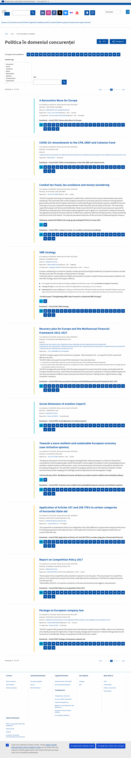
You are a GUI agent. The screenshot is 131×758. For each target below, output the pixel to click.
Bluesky (65, 12)
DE (49, 54)
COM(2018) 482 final (51, 569)
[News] (17, 71)
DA (41, 54)
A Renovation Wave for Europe (58, 100)
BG (32, 54)
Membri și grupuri (62, 22)
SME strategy (47, 252)
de (62, 125)
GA (65, 54)
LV (77, 54)
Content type (9, 60)
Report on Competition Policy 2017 (61, 560)
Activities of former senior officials (63, 711)
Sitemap (81, 681)
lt (98, 125)
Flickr (71, 12)
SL (114, 54)
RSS (104, 41)
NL (94, 54)
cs (53, 125)
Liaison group (10, 729)
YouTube (77, 12)
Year (34, 77)
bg (45, 125)
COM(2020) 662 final (51, 110)
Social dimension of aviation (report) (62, 404)
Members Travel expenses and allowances (64, 706)
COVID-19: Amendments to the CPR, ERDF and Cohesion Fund (77, 143)
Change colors (92, 12)
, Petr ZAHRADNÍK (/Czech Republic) (58, 351)
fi (53, 129)
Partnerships (107, 691)
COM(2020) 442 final (66, 344)
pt (119, 125)
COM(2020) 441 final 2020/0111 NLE (49, 344)
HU (86, 54)
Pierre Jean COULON (53, 113)
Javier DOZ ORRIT (52, 194)
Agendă (32, 22)
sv (57, 129)
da (57, 125)
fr (77, 125)
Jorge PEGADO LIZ (53, 524)
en (74, 125)
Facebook (54, 12)
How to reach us (11, 681)
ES (28, 54)
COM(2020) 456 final (45, 349)
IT (73, 54)
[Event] (17, 67)
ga (82, 125)
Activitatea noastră (16, 22)
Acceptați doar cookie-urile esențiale (111, 746)
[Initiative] (17, 69)
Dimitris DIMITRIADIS (53, 623)
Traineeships (108, 685)
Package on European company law (61, 610)
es (49, 125)
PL (98, 54)
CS (36, 54)
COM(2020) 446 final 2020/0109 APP (92, 346)
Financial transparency (62, 702)
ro (123, 125)
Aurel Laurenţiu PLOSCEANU (57, 116)
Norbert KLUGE (53, 625)
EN (45, 54)
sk (45, 129)
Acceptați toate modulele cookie (82, 746)
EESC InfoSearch (35, 688)
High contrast (86, 12)
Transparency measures (62, 696)
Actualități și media (42, 22)
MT (90, 54)
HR (69, 54)
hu (102, 125)
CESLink (8, 732)
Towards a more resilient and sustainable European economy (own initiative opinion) (77, 445)
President (52, 22)
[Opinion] (17, 76)
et (66, 125)
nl (110, 125)
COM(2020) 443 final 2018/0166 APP (95, 344)
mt (107, 125)
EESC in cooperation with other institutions (15, 725)
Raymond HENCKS (52, 416)
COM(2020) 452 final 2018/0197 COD (93, 155)
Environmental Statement (62, 685)
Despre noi (5, 22)
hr (86, 125)
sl (49, 129)
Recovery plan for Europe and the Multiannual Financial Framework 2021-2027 (74, 331)
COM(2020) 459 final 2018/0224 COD (62, 349)
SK (110, 54)
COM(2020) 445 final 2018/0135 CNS (71, 346)
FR (57, 54)
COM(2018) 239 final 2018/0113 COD (56, 620)
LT (81, 54)
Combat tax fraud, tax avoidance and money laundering (74, 185)
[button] (118, 41)
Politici (26, 22)
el (69, 125)
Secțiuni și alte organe (76, 22)
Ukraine (87, 22)
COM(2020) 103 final (51, 262)
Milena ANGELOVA (52, 265)
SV (118, 54)
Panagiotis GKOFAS (55, 267)
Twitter (59, 12)
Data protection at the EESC (63, 681)
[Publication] (17, 81)
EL (61, 54)
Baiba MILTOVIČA (52, 572)
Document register (36, 681)
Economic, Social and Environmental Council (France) (15, 736)
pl (114, 125)
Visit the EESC (10, 685)
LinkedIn (42, 12)
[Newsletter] (17, 74)
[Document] (17, 64)
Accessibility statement (62, 715)
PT (102, 54)
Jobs (105, 681)
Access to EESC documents (63, 699)
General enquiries (11, 688)
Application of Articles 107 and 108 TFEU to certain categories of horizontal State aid (78, 509)
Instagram (48, 12)
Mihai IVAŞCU (51, 158)
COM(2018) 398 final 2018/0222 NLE (55, 521)
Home (6, 34)
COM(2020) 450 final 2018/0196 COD (50, 155)
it (90, 125)
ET (53, 54)
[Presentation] (17, 78)
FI (106, 54)
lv (94, 125)
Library (32, 685)
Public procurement (110, 688)
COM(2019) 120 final (51, 413)
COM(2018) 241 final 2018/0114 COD (99, 620)
